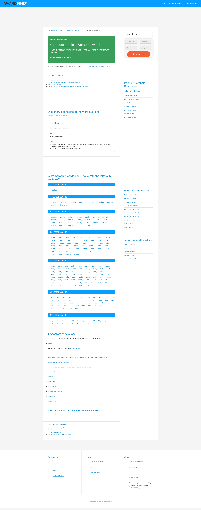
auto (107, 266)
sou (58, 306)
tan (71, 306)
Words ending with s (54, 432)
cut (58, 300)
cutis (92, 243)
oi (104, 321)
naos (66, 274)
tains (75, 251)
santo (98, 246)
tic (95, 306)
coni (59, 272)
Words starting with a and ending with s (60, 434)
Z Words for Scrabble (130, 198)
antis (68, 237)
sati (94, 277)
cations (91, 202)
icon (94, 272)
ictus (108, 243)
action (70, 217)
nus (100, 300)
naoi (59, 274)
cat (94, 297)
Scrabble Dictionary (130, 106)
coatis (70, 220)
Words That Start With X (131, 220)
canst (53, 240)
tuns (52, 285)
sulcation (59, 391)
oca (52, 303)
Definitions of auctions (55, 80)
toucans (63, 205)
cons (67, 272)
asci (93, 266)
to (77, 323)
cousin (105, 220)
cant (67, 269)
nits (73, 274)
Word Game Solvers (175, 3)
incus (53, 246)
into (101, 272)
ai (51, 321)
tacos (68, 251)
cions (77, 240)
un (83, 323)
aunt (100, 266)
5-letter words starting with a (57, 428)
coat (108, 269)
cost (73, 272)
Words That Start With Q (131, 213)
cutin (85, 243)
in (73, 321)
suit (101, 280)
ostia (83, 246)
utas (94, 285)
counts (96, 220)
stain (100, 248)
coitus (78, 220)
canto (61, 240)
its (76, 300)
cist (101, 269)
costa (61, 243)
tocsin (104, 223)
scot (52, 280)
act (52, 297)
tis (106, 306)
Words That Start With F (131, 216)
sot (52, 306)
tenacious (53, 377)
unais (60, 254)
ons (58, 303)
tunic (53, 254)
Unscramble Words (130, 110)
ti (72, 323)
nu (99, 321)
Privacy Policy (133, 477)
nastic (61, 223)
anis (73, 266)
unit (80, 285)
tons (93, 283)
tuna (106, 283)
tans (59, 283)
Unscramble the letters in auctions (58, 362)
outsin (78, 223)
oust (74, 277)
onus (60, 277)
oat (112, 300)
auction (82, 202)
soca (80, 280)
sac (71, 303)
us (89, 323)
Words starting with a (54, 430)
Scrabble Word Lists (191, 3)
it (82, 321)
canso (107, 237)
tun (58, 308)
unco (74, 285)
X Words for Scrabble (130, 202)
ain (58, 297)
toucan (62, 225)
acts (52, 266)
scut (59, 280)
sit (102, 303)
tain (52, 283)
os (52, 323)
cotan (69, 243)
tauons (95, 223)
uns (64, 308)
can (88, 297)
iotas (61, 246)
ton (112, 306)
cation (62, 220)
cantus (104, 217)
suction (54, 205)
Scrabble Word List (58, 476)
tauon (83, 251)
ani (76, 297)
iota (52, 274)
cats (80, 269)
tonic (91, 251)
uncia (68, 254)
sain (88, 277)
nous (87, 274)
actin (53, 237)
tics (80, 283)
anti (79, 266)
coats (100, 240)
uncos (76, 254)
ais (64, 297)
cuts (87, 272)
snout (85, 248)
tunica (70, 225)
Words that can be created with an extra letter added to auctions (68, 86)
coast (85, 240)
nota (80, 274)
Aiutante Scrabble (129, 251)
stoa (87, 280)
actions (63, 202)
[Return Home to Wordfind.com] (15, 5)
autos (91, 237)
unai (59, 285)
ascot (75, 237)
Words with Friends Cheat (132, 99)
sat (78, 303)
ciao (87, 269)
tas (83, 306)
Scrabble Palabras (129, 255)
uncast (87, 225)
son (107, 303)
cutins (53, 223)
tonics (53, 225)
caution (101, 202)
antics (78, 217)
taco (108, 280)
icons (100, 243)
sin (96, 303)
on (110, 321)
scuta (77, 248)
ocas (53, 277)
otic (67, 277)
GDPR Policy (133, 467)
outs (81, 277)
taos (66, 283)
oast (101, 274)
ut (94, 323)
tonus (99, 251)
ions (108, 272)
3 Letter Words (128, 227)
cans (60, 269)
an (57, 321)
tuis (99, 283)
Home (163, 3)
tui (52, 308)
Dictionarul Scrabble (130, 259)
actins (62, 217)
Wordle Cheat (128, 103)
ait (70, 297)
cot (52, 300)
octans (70, 223)
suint (60, 251)
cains (99, 237)
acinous (54, 202)
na (88, 321)
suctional (53, 391)
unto (87, 285)
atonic (87, 217)
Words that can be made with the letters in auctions (64, 82)
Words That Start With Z (131, 209)
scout (69, 248)
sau (84, 303)
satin (106, 246)
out (65, 303)
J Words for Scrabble (130, 195)
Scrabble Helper (129, 113)
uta (70, 308)
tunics (79, 225)
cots (80, 272)
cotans (87, 220)
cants (69, 240)
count (77, 243)
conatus (110, 202)
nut (106, 300)
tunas (107, 251)
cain (52, 269)
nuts (94, 274)
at (68, 321)
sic (90, 303)
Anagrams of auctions (55, 84)
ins (64, 300)
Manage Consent (134, 487)
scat (108, 277)
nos (87, 300)
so (62, 323)
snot (73, 280)
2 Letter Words (128, 223)
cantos (95, 217)
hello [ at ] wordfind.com (136, 461)
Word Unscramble (74, 348)
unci (66, 285)
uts (76, 308)
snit (66, 280)
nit (81, 300)
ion (70, 300)
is (78, 321)
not (94, 300)
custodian (53, 381)
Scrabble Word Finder (130, 95)
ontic (76, 246)
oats (108, 274)
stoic (53, 251)
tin (101, 306)
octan (68, 246)
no (94, 321)
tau (89, 306)
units (84, 254)
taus (73, 283)
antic (60, 237)
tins (86, 283)
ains (59, 266)
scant (53, 248)
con (106, 297)
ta (68, 323)
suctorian (53, 401)
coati (92, 240)
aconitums (53, 386)
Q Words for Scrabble (130, 205)
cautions (54, 190)
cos (113, 297)
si (57, 323)
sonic (92, 248)
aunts (83, 237)
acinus (53, 217)
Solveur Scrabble (129, 244)
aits (66, 266)
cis (100, 297)
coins (108, 240)
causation (53, 372)
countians (53, 396)
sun (65, 306)
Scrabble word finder (97, 461)
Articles (55, 470)
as (63, 321)
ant (82, 297)
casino (53, 220)
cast (74, 269)
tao (77, 306)
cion (94, 269)
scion (61, 248)
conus (53, 243)
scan (101, 277)
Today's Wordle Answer (131, 117)
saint (91, 246)
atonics (73, 202)
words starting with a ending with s (98, 66)
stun (94, 280)
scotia (87, 223)
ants (86, 266)
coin (52, 272)
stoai (108, 248)
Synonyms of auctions (54, 415)
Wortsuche (127, 248)
